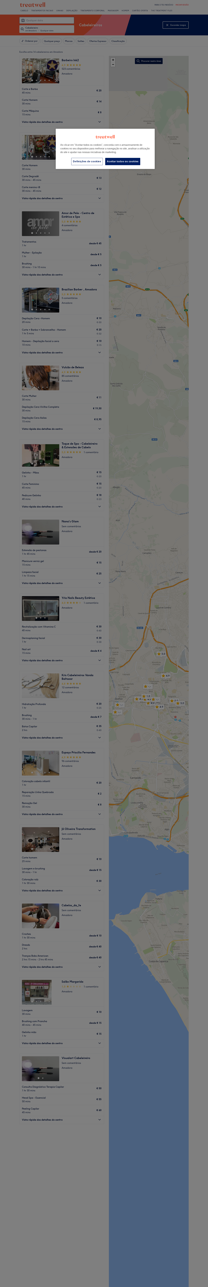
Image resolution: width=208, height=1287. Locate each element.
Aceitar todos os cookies (123, 161)
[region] (105, 149)
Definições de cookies (87, 161)
